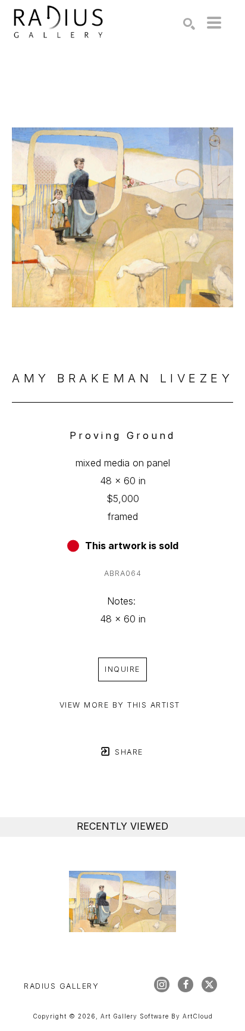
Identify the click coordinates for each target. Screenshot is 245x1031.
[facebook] (185, 984)
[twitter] (209, 984)
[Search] (189, 24)
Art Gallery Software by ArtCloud (156, 1016)
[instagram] (161, 984)
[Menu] (214, 23)
